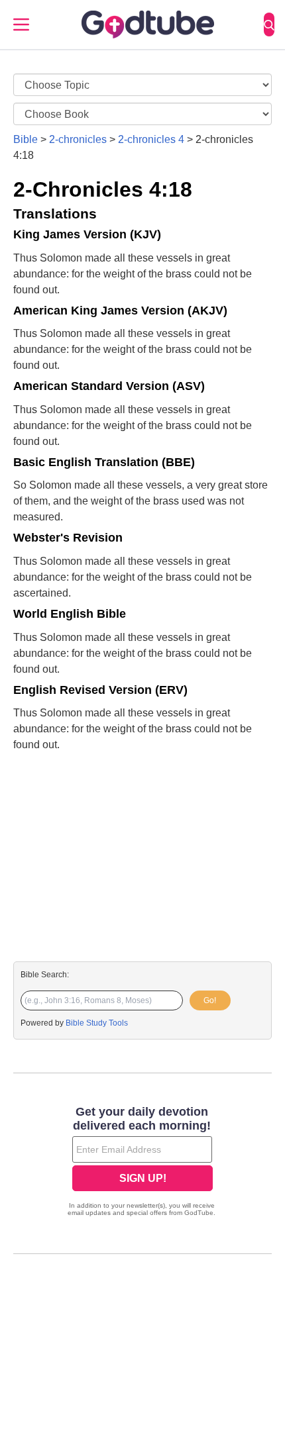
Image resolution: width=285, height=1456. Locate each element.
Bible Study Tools (97, 1023)
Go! (209, 1000)
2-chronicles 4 (151, 139)
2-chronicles (78, 139)
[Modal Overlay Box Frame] (142, 1162)
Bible (25, 139)
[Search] (269, 24)
